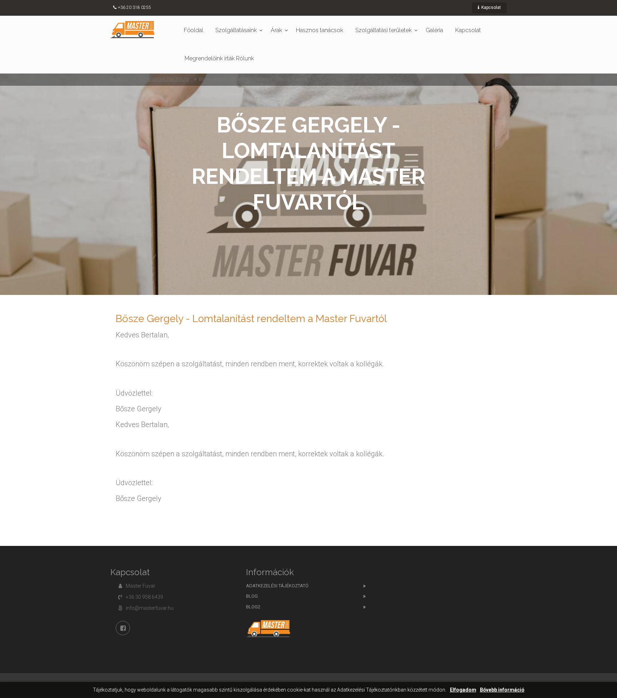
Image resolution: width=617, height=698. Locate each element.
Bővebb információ (502, 690)
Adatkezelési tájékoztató (277, 585)
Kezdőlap (119, 79)
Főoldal (193, 30)
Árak (276, 30)
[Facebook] (123, 628)
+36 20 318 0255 (134, 7)
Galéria (434, 30)
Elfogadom (463, 690)
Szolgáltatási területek (383, 30)
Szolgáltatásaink (236, 30)
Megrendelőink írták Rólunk (219, 58)
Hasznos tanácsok (319, 30)
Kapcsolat (490, 7)
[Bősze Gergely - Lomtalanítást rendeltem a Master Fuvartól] (132, 29)
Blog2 (253, 606)
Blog (252, 596)
